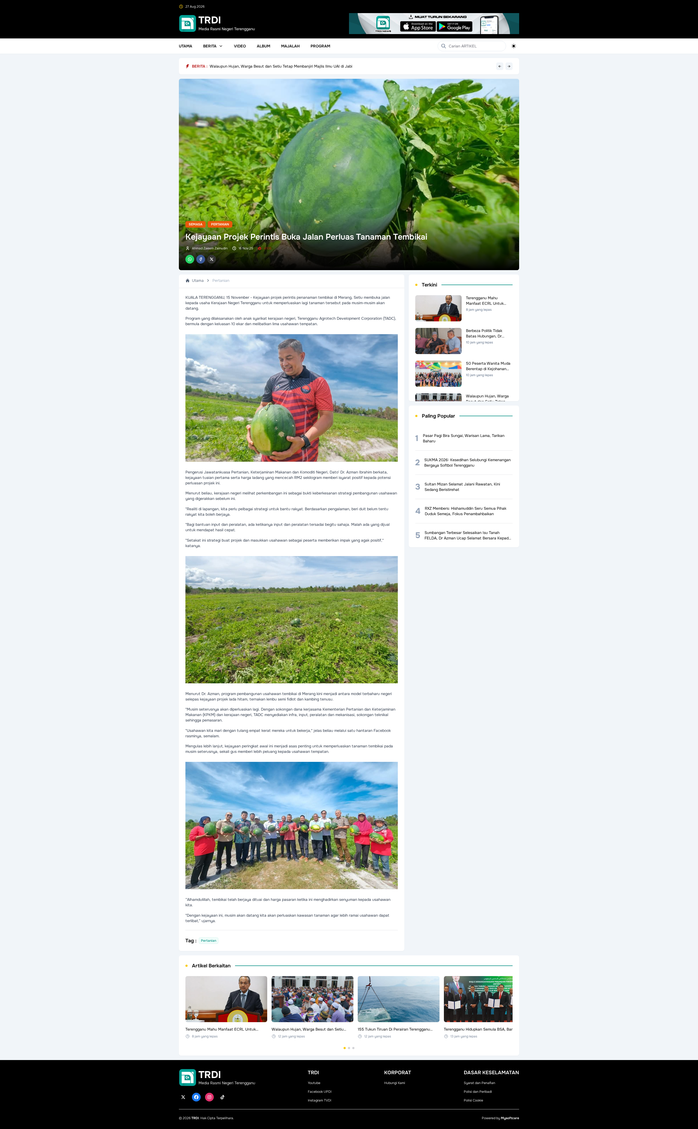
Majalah (290, 46)
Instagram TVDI (319, 1100)
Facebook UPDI (320, 1091)
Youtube (314, 1083)
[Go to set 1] (345, 1048)
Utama (185, 46)
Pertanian (220, 224)
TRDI (195, 1118)
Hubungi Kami (394, 1083)
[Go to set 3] (353, 1048)
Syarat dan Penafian (479, 1083)
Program (320, 46)
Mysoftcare (510, 1118)
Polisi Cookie (473, 1100)
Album (263, 46)
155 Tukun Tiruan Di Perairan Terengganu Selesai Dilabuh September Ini (272, 66)
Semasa (195, 224)
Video (240, 46)
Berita (209, 46)
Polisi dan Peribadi (478, 1091)
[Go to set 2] (349, 1048)
